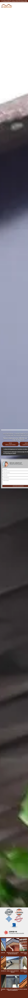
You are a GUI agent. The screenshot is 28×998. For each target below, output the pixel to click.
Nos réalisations (10, 443)
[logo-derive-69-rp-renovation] (7, 5)
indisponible (5, 1)
